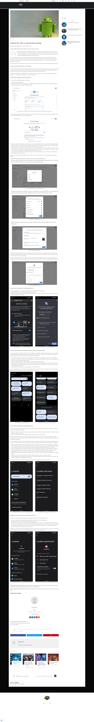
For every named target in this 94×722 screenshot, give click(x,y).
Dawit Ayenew (34, 607)
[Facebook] (57, 1)
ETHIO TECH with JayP (31, 629)
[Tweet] (34, 635)
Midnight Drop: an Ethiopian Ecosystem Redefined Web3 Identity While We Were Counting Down (42, 664)
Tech (16, 664)
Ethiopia (53, 629)
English (14, 664)
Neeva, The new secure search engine (22, 676)
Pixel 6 (14, 63)
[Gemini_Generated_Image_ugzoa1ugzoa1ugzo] (53, 659)
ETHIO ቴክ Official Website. (14, 624)
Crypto (26, 666)
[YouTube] (62, 1)
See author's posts (34, 614)
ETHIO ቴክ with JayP (47, 629)
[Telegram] (68, 1)
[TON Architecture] (15, 659)
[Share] (18, 635)
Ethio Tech (19, 629)
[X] (60, 1)
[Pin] (51, 635)
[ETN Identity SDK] (64, 37)
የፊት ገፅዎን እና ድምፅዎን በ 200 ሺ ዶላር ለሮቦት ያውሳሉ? (44, 676)
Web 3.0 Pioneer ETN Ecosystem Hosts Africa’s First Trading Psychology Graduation (29, 663)
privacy (34, 52)
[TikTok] (65, 1)
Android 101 (15, 629)
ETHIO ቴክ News (41, 629)
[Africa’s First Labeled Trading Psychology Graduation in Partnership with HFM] (28, 659)
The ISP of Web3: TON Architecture (16, 663)
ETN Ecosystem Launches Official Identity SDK (74, 35)
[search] (81, 13)
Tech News (14, 46)
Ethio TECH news (25, 629)
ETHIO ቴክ (37, 629)
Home (11, 46)
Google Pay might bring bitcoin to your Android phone (18, 621)
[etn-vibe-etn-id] (40, 659)
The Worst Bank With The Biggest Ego (54, 663)
